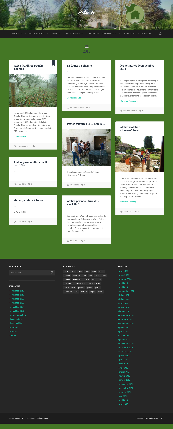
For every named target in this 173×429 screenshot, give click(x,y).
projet (97, 288)
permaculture (80, 283)
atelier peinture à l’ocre (28, 200)
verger (13, 335)
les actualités (16, 323)
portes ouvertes (94, 283)
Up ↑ (162, 418)
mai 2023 (123, 287)
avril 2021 (123, 303)
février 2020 (124, 335)
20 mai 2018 (21, 184)
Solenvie (86, 12)
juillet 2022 (124, 295)
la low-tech (129, 34)
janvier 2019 (124, 380)
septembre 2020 (126, 323)
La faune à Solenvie (79, 65)
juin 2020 (123, 331)
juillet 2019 (124, 356)
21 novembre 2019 (23, 146)
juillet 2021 (124, 299)
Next (108, 147)
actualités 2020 (17, 299)
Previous (65, 147)
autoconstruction (18, 315)
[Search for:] (32, 272)
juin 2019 (123, 360)
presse (89, 288)
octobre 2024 (125, 279)
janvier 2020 (124, 339)
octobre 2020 (125, 319)
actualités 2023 (17, 303)
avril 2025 (123, 271)
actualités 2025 (17, 311)
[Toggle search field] (160, 34)
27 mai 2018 (127, 212)
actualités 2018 (17, 291)
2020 (80, 271)
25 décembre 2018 (77, 108)
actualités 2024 (17, 307)
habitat (67, 279)
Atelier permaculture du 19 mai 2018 (30, 163)
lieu (93, 279)
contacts (146, 34)
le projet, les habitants (101, 34)
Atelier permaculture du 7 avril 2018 (83, 202)
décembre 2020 (126, 315)
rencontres (68, 292)
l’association (35, 34)
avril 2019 (123, 368)
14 (36, 146)
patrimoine (15, 327)
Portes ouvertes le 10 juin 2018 (86, 123)
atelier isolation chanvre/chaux (130, 128)
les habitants (73, 34)
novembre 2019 (126, 348)
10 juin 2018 (74, 185)
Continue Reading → (23, 136)
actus (101, 271)
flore (104, 275)
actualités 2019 (17, 295)
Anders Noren (151, 418)
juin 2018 (123, 396)
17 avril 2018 (21, 222)
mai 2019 (123, 364)
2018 (66, 271)
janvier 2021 (124, 311)
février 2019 (124, 376)
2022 (94, 271)
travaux (84, 292)
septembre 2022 (126, 291)
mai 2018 (123, 400)
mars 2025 (124, 275)
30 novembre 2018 (130, 111)
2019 (73, 271)
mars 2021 (124, 307)
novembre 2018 (126, 388)
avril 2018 (123, 404)
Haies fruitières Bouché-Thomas (29, 67)
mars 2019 (124, 372)
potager (13, 331)
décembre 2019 (126, 343)
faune (97, 275)
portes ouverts (69, 288)
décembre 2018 (126, 384)
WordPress (42, 418)
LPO (99, 279)
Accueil (16, 34)
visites (100, 292)
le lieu (54, 34)
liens (87, 279)
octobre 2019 (125, 352)
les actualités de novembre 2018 (137, 67)
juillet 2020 (124, 327)
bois (90, 275)
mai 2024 (123, 283)
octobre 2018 (125, 392)
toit (77, 292)
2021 (87, 271)
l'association (16, 319)
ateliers (67, 275)
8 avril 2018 (74, 241)
